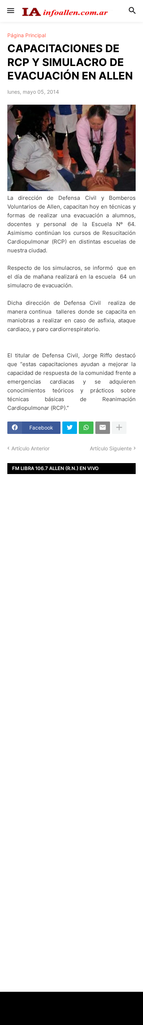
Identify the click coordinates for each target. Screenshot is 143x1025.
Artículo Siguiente (111, 448)
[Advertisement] (71, 600)
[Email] (102, 428)
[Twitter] (69, 428)
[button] (10, 11)
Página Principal (26, 35)
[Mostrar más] (119, 428)
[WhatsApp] (86, 428)
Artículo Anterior (30, 448)
